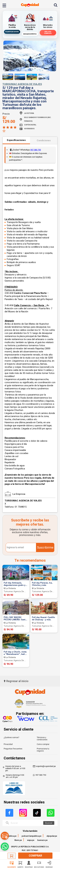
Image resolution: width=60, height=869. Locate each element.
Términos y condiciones (42, 738)
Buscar (48, 823)
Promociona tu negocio (43, 750)
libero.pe (18, 840)
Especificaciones (16, 140)
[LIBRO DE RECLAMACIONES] (14, 788)
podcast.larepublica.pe (31, 836)
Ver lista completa (48, 32)
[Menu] (6, 5)
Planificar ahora (12, 31)
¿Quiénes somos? (11, 737)
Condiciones (44, 140)
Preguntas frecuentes (13, 749)
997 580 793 (35, 150)
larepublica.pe (10, 836)
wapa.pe (30, 840)
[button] (26, 68)
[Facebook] (9, 813)
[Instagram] (23, 813)
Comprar (35, 855)
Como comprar (43, 744)
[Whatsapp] (50, 813)
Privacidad (8, 744)
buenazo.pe (42, 840)
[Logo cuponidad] (30, 5)
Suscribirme (45, 547)
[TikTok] (37, 813)
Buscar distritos (29, 34)
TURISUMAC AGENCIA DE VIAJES (22, 84)
